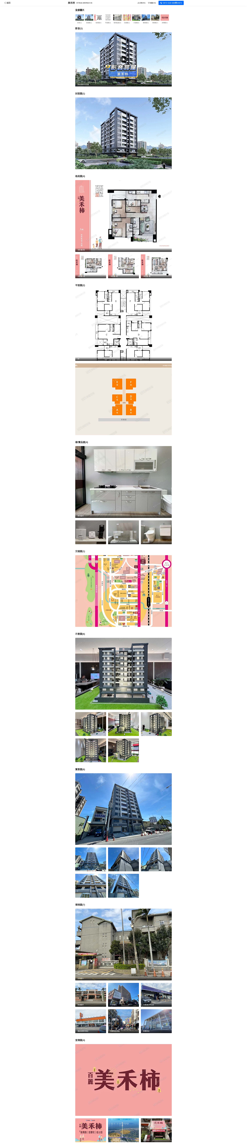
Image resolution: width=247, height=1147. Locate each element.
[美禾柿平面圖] (123, 399)
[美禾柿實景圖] (123, 809)
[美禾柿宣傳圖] (123, 1080)
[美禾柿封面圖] (123, 133)
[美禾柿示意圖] (123, 674)
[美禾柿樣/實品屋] (90, 532)
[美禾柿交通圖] (123, 591)
